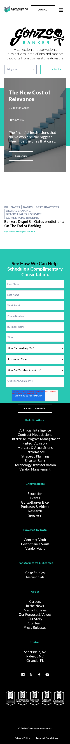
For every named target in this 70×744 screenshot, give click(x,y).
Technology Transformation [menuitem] (35, 465)
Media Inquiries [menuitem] (35, 610)
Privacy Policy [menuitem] (22, 738)
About (35, 591)
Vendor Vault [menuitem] (35, 548)
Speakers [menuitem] (35, 515)
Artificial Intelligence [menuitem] (35, 430)
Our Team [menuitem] (35, 623)
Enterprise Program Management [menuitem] (35, 439)
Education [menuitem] (35, 494)
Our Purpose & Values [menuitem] (35, 614)
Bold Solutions (35, 420)
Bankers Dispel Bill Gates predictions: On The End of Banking (34, 223)
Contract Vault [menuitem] (35, 540)
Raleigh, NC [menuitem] (35, 656)
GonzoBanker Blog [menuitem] (35, 502)
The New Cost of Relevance (29, 95)
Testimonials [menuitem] (35, 577)
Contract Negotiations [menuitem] (35, 435)
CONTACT (43, 9)
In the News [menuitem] (35, 606)
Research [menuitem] (35, 511)
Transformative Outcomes (35, 562)
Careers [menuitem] (35, 601)
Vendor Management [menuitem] (35, 469)
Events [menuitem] (35, 498)
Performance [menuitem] (35, 452)
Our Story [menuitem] (35, 619)
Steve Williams (14, 231)
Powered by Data (35, 529)
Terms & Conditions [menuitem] (47, 738)
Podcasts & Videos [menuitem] (35, 507)
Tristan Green (21, 107)
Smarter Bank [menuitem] (35, 461)
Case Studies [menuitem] (35, 573)
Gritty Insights (35, 483)
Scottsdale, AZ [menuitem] (35, 652)
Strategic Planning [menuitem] (35, 456)
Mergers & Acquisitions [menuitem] (35, 448)
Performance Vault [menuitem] (35, 544)
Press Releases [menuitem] (35, 627)
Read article (21, 155)
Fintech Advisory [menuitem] (35, 443)
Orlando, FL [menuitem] (35, 661)
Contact (35, 642)
